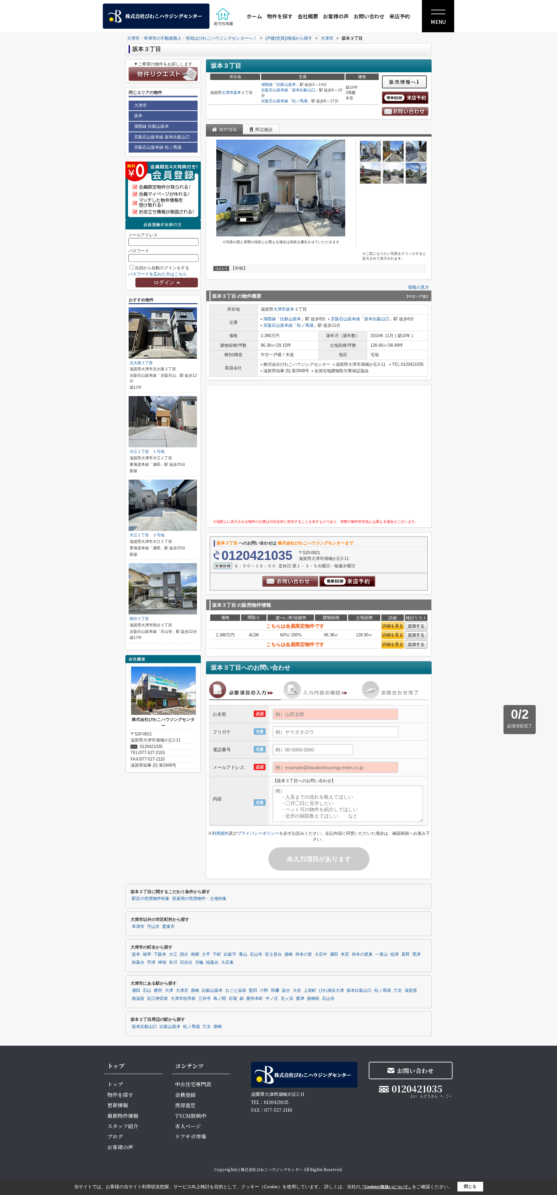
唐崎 (288, 954)
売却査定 (185, 1105)
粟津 (300, 998)
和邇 (275, 990)
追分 (286, 990)
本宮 (345, 954)
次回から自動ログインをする (162, 267)
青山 (243, 954)
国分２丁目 (139, 618)
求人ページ (188, 1126)
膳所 (158, 990)
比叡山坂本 (286, 84)
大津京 (182, 990)
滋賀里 (411, 990)
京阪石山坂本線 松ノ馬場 (157, 147)
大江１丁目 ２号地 (147, 535)
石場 (233, 998)
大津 (169, 990)
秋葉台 (138, 962)
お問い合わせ (369, 16)
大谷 (297, 990)
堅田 (253, 990)
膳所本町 (254, 998)
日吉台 (186, 962)
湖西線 (267, 84)
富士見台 (273, 954)
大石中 (321, 954)
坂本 (237, 92)
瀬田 (334, 954)
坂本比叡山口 (303, 90)
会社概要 (308, 16)
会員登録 (185, 1095)
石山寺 (256, 954)
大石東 (227, 962)
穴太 (398, 990)
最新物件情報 (122, 1116)
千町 (217, 954)
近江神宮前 (157, 998)
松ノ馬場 (300, 101)
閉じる (470, 1186)
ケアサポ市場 (190, 1136)
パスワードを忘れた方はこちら (157, 274)
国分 (184, 954)
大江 (173, 954)
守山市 (153, 926)
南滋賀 (138, 998)
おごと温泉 (235, 990)
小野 (264, 990)
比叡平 (230, 954)
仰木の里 (303, 954)
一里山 (381, 954)
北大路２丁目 (141, 363)
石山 (147, 990)
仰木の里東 (362, 954)
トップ (115, 1084)
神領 (162, 962)
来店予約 (399, 16)
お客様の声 (336, 16)
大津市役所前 (183, 998)
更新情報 (117, 1105)
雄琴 (147, 954)
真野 (405, 954)
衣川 (173, 962)
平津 (151, 962)
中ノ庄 (272, 998)
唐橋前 (313, 998)
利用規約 (220, 833)
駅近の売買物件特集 (151, 898)
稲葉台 (212, 962)
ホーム (254, 16)
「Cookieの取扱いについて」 (386, 1187)
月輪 (199, 962)
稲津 (394, 954)
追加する (416, 625)
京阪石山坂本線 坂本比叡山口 (162, 136)
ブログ (115, 1136)
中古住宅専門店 (193, 1084)
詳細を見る (392, 625)
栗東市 (168, 926)
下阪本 (160, 954)
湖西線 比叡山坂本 (151, 126)
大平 (206, 954)
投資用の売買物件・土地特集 (199, 898)
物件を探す (280, 16)
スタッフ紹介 (122, 1126)
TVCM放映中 (190, 1116)
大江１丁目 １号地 (147, 451)
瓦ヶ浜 (287, 998)
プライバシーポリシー (258, 833)
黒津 (416, 954)
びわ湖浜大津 (331, 990)
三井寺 (204, 998)
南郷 (195, 954)
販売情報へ (403, 82)
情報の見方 (418, 287)
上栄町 (310, 990)
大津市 (227, 92)
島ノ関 (219, 998)
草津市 (138, 926)
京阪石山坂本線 (274, 90)
